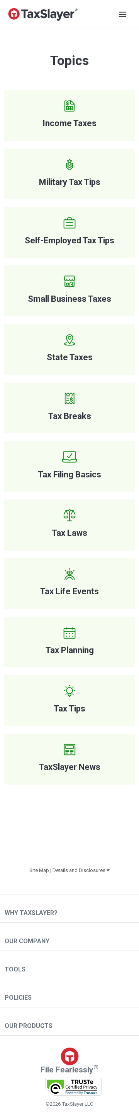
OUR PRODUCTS (29, 1025)
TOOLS (15, 969)
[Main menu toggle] (122, 14)
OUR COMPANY (27, 941)
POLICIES (18, 997)
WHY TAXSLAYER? (31, 913)
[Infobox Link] (69, 115)
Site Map (39, 870)
